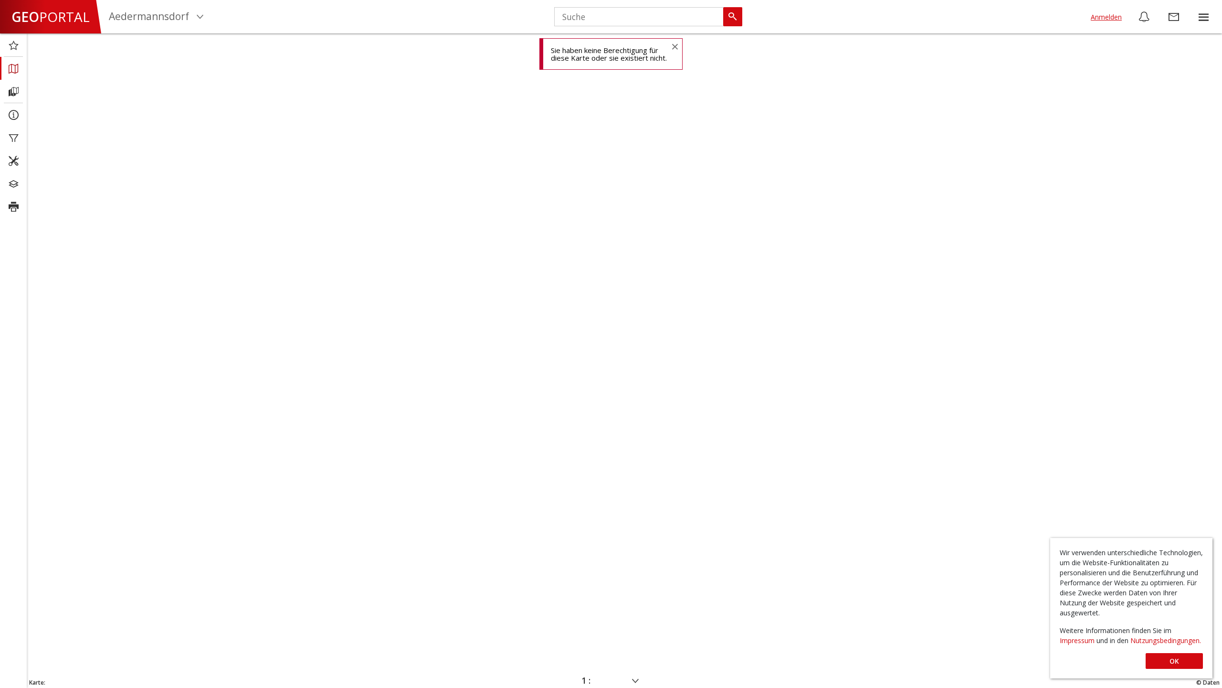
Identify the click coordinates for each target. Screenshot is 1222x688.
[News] (1144, 16)
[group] (1203, 16)
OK (1174, 661)
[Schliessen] (674, 46)
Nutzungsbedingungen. (1165, 640)
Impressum (1078, 640)
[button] (1203, 16)
